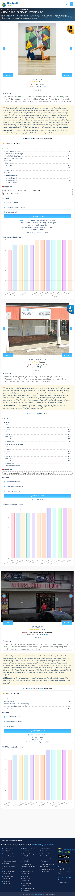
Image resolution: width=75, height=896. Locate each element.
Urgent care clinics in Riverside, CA (46, 860)
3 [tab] (37, 70)
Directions (44, 87)
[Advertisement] (37, 824)
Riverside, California (43, 844)
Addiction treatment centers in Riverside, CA (9, 856)
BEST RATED (4, 9)
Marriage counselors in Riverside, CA (28, 850)
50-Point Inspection (13, 17)
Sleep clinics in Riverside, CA (44, 850)
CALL (8, 75)
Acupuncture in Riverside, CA (7, 850)
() (42, 82)
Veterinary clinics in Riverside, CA (46, 865)
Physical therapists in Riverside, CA (27, 890)
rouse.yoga (10, 726)
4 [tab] (39, 350)
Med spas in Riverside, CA (25, 860)
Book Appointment (13, 202)
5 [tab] (40, 70)
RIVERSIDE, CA (14, 9)
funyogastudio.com (13, 491)
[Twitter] (62, 877)
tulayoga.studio (12, 212)
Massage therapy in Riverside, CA (28, 855)
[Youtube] (70, 877)
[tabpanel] (37, 49)
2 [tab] (35, 70)
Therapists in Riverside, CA (44, 855)
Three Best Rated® (36, 894)
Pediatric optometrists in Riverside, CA (25, 878)
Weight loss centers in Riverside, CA (46, 870)
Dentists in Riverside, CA (6, 882)
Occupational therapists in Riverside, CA (28, 866)
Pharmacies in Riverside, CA (26, 884)
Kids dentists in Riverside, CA (7, 877)
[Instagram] (66, 877)
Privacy (61, 882)
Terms (67, 882)
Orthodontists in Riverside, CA (27, 872)
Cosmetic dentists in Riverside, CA (9, 862)
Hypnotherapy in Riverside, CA (8, 872)
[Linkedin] (58, 879)
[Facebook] (58, 877)
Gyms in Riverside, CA (8, 867)
